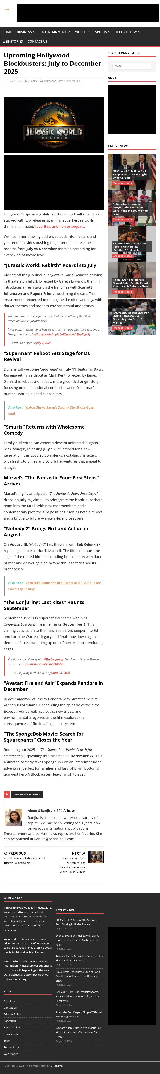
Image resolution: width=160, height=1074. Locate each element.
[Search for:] (132, 66)
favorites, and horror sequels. (60, 226)
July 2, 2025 (43, 343)
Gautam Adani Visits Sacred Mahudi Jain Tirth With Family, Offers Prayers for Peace (79, 1032)
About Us (9, 1001)
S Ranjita (33, 81)
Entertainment (53, 32)
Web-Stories (13, 41)
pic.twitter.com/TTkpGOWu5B (44, 664)
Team (7, 1040)
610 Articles (66, 810)
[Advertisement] (88, 13)
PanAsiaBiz (11, 907)
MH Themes (57, 1065)
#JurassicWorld (44, 334)
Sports (101, 32)
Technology (126, 32)
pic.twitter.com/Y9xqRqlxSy (72, 334)
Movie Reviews (66, 81)
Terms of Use (11, 1047)
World (81, 32)
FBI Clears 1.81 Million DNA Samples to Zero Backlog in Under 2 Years (130, 174)
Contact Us (37, 41)
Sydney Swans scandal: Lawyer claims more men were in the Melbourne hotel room (131, 209)
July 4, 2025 (15, 81)
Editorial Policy (12, 1014)
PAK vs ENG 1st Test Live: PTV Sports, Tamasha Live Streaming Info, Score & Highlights (131, 317)
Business (24, 32)
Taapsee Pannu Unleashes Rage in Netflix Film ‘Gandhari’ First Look (129, 247)
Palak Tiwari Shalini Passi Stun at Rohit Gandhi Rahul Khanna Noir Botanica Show (131, 283)
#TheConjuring (53, 659)
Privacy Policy (12, 1034)
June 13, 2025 (61, 673)
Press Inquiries (12, 1027)
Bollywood (50, 81)
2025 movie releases (27, 794)
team (19, 916)
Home (7, 32)
